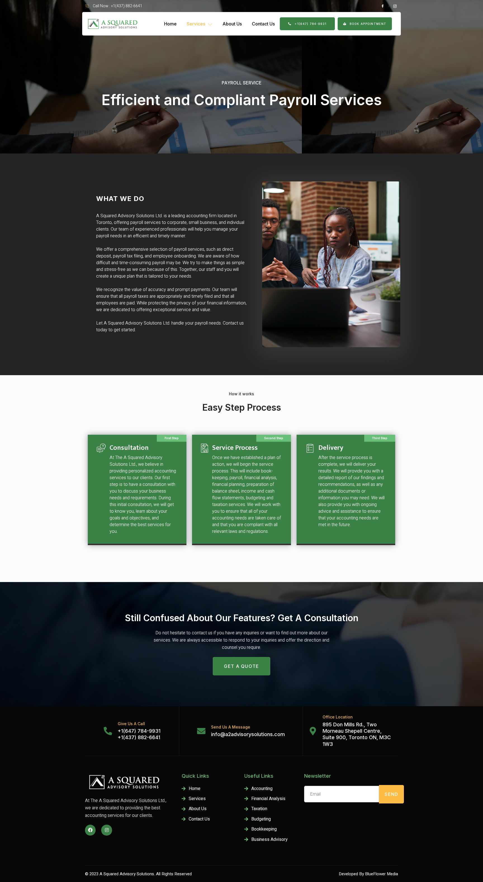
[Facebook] (90, 830)
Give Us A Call (131, 723)
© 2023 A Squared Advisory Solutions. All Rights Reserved (138, 874)
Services (196, 24)
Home (170, 24)
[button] (307, 23)
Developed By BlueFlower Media (368, 874)
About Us (232, 24)
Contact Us (263, 24)
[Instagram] (106, 830)
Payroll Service (242, 83)
